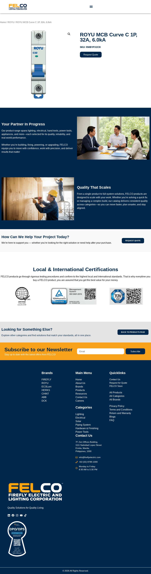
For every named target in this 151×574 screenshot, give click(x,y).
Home (3, 22)
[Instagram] (17, 515)
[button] (91, 6)
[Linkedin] (9, 515)
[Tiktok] (25, 515)
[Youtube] (21, 515)
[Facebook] (13, 515)
